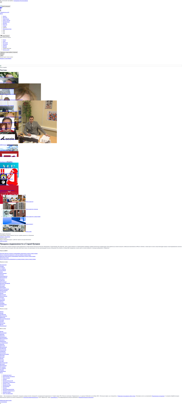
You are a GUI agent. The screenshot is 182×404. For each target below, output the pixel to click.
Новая (1, 272)
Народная (2, 335)
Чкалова (2, 306)
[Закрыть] (1, 2)
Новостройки (6, 19)
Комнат (2, 53)
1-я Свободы (3, 269)
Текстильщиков (3, 316)
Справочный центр (7, 375)
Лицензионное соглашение (158, 396)
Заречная (2, 344)
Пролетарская (3, 264)
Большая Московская (5, 283)
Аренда (4, 16)
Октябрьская (3, 291)
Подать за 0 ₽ (6, 49)
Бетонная (2, 357)
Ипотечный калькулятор (8, 389)
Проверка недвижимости (9, 390)
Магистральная (3, 296)
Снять (4, 41)
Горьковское (3, 352)
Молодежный (3, 281)
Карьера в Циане (7, 392)
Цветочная (2, 345)
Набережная (3, 371)
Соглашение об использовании (21, 0)
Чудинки (2, 297)
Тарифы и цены (6, 383)
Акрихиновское (3, 277)
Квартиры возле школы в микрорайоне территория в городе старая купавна (17, 256)
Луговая (2, 361)
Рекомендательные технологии (86, 397)
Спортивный (3, 270)
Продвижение (6, 386)
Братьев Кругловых (4, 354)
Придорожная (3, 273)
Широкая (2, 334)
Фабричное (2, 317)
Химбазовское (3, 304)
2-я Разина (2, 299)
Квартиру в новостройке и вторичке (9, 52)
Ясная (1, 372)
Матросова (2, 284)
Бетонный (2, 364)
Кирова (1, 293)
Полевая (2, 266)
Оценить (5, 45)
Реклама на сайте (7, 385)
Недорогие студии (4, 257)
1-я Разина (2, 267)
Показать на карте (4, 58)
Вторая (1, 331)
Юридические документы (9, 376)
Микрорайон (3, 287)
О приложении (3, 402)
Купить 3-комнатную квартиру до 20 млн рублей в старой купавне (15, 255)
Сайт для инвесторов (8, 393)
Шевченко (2, 300)
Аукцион (5, 379)
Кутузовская (3, 367)
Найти (9, 58)
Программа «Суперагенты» (9, 382)
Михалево (2, 355)
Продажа (5, 17)
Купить (4, 39)
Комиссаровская (4, 290)
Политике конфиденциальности (30, 397)
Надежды (2, 279)
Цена (2, 55)
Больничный (3, 294)
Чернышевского (3, 276)
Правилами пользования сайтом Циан (126, 396)
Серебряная (2, 351)
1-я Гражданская (4, 342)
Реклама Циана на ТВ (8, 380)
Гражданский (3, 350)
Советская (2, 280)
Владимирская (3, 347)
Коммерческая (6, 21)
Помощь (5, 387)
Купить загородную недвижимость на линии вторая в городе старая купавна (18, 259)
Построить (5, 44)
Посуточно (5, 42)
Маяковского (3, 341)
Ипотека (5, 23)
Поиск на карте (6, 378)
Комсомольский (3, 362)
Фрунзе (1, 324)
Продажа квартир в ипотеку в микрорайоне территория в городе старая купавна (19, 253)
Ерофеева (2, 303)
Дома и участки (6, 20)
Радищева (2, 286)
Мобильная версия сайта (6, 400)
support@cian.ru (54, 397)
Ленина (1, 301)
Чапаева (2, 274)
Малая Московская (4, 289)
